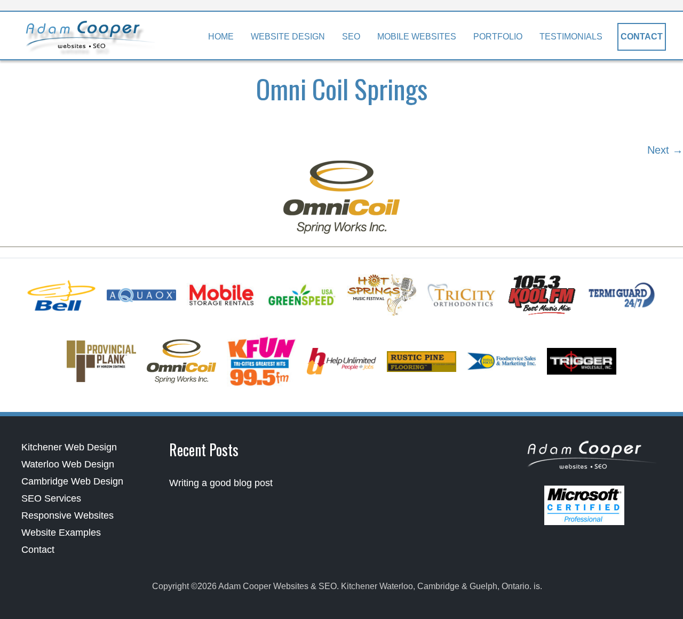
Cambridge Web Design (72, 481)
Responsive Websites (67, 515)
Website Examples (61, 532)
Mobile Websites (416, 36)
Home (221, 36)
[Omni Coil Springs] (341, 197)
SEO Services (51, 498)
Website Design (288, 36)
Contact (642, 36)
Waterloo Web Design (67, 464)
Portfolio (497, 36)
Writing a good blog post (221, 483)
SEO (351, 36)
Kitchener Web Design (69, 447)
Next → (665, 150)
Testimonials (570, 36)
